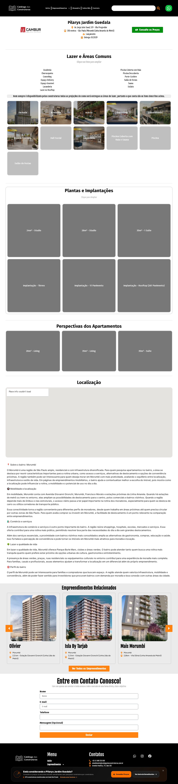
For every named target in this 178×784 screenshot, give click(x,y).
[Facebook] (150, 756)
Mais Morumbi (78, 646)
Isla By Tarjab (21, 646)
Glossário (76, 8)
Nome (43, 691)
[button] (168, 628)
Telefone (44, 712)
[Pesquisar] (159, 8)
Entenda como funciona (68, 777)
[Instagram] (142, 756)
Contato (96, 8)
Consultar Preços (121, 774)
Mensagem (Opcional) (51, 723)
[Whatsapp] (134, 756)
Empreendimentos (59, 8)
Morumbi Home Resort (140, 646)
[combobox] (134, 8)
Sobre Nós (86, 8)
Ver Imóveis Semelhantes (146, 774)
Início (47, 8)
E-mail (43, 702)
